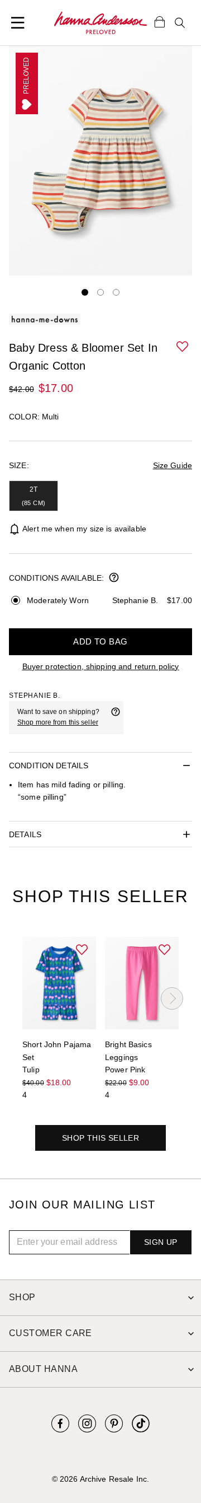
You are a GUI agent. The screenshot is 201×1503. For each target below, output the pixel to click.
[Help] (116, 717)
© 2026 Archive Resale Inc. (100, 1478)
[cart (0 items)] (160, 21)
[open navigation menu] (18, 23)
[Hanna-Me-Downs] (100, 23)
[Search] (180, 23)
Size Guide (172, 465)
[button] (183, 347)
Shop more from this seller (57, 722)
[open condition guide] (113, 578)
